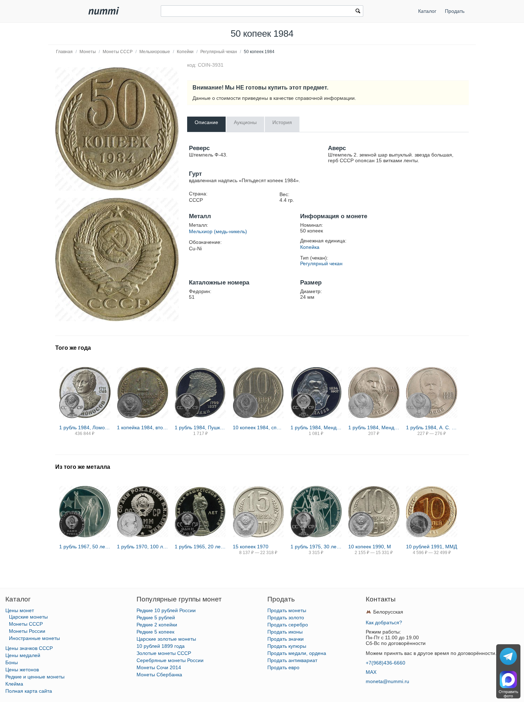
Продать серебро (287, 624)
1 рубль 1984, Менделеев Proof (316, 427)
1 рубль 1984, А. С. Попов (431, 427)
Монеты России (27, 631)
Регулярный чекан (218, 51)
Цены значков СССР (29, 648)
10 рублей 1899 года (161, 646)
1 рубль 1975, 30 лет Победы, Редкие (316, 546)
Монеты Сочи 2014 (159, 667)
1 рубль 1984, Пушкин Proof (200, 427)
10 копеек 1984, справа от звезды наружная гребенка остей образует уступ (258, 427)
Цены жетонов (22, 669)
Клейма (14, 684)
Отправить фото (508, 694)
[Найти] (357, 11)
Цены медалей (22, 655)
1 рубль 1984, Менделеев (374, 427)
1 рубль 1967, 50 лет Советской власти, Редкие (85, 546)
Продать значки (285, 639)
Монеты (87, 51)
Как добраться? (384, 622)
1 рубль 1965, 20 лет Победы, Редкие (200, 546)
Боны (11, 662)
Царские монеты (28, 617)
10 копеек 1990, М (369, 546)
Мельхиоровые (154, 51)
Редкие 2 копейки (157, 624)
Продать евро (283, 667)
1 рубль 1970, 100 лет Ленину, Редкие (142, 546)
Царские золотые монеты (166, 639)
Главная (64, 51)
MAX (371, 672)
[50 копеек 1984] (117, 129)
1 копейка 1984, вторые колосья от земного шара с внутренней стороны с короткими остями (142, 427)
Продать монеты (286, 610)
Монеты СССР (118, 51)
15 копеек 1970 (250, 546)
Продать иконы (285, 632)
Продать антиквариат (292, 660)
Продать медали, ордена (296, 653)
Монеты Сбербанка (159, 674)
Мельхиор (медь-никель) (218, 231)
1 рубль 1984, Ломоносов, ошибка (85, 427)
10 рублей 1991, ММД (431, 546)
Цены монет (19, 610)
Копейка (309, 247)
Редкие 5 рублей (156, 617)
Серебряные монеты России (170, 660)
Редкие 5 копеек (155, 632)
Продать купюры (286, 646)
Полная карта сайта (28, 691)
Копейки (185, 51)
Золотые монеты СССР (164, 653)
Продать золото (285, 617)
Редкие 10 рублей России (166, 610)
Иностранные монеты (34, 638)
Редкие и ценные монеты (35, 677)
